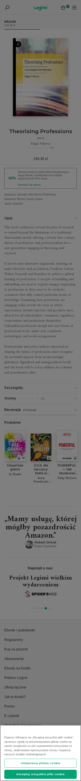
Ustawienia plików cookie (40, 763)
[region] (40, 753)
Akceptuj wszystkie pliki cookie (40, 774)
